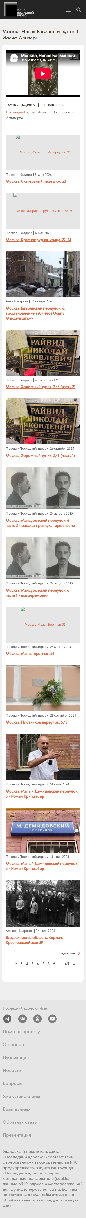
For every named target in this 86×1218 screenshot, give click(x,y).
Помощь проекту (21, 1032)
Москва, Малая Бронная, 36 (30, 653)
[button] (78, 9)
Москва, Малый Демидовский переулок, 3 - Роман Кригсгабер (42, 794)
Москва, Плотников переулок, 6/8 (37, 722)
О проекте (14, 1045)
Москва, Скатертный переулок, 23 (36, 181)
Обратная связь (20, 1122)
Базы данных (16, 1109)
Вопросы (12, 1084)
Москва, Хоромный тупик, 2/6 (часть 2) (40, 387)
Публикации (16, 1058)
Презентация (17, 1135)
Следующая (66, 953)
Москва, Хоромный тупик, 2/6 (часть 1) (40, 455)
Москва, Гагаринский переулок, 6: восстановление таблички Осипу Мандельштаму (36, 313)
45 (67, 963)
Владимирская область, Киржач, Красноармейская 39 (34, 940)
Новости (12, 1071)
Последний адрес (18, 9)
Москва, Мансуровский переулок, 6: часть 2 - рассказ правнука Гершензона (40, 523)
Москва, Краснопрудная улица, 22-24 (38, 240)
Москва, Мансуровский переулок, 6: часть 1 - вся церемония (38, 593)
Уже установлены (21, 1096)
